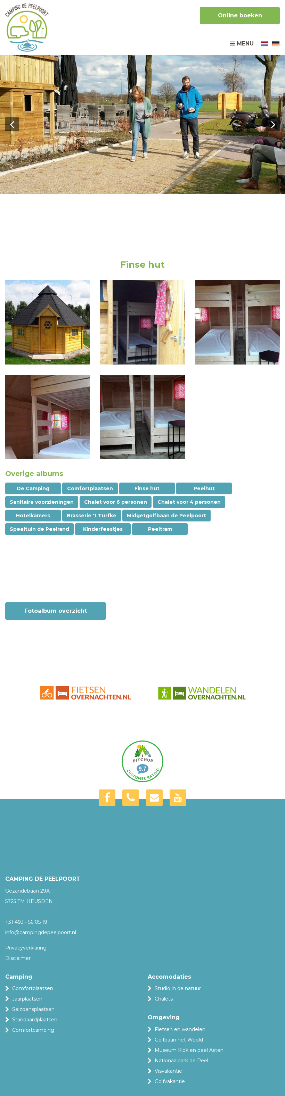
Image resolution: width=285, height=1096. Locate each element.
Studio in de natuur (178, 988)
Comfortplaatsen (90, 488)
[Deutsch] (276, 43)
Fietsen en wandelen (180, 1029)
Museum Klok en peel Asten (189, 1050)
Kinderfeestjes (103, 529)
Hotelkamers (33, 515)
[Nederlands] (264, 43)
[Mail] (154, 797)
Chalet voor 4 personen (189, 502)
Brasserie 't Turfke (91, 515)
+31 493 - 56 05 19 (26, 922)
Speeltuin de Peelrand (39, 529)
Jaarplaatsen (27, 999)
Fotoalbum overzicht (55, 611)
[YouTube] (178, 797)
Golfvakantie (170, 1081)
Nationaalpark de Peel (181, 1060)
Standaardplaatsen (34, 1019)
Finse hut (147, 488)
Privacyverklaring (26, 948)
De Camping (33, 488)
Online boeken (240, 15)
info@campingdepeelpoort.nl (40, 932)
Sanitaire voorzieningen (42, 502)
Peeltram (160, 529)
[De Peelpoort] (27, 29)
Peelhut (204, 488)
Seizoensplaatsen (33, 1009)
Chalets (164, 999)
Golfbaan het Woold (179, 1040)
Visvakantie (168, 1071)
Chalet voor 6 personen (115, 502)
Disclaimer (18, 958)
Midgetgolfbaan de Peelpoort (166, 515)
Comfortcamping (33, 1030)
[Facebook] (107, 797)
